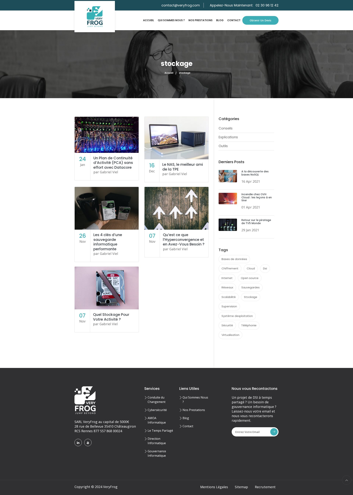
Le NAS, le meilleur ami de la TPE (182, 167)
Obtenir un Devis (260, 20)
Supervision (229, 306)
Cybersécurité (157, 410)
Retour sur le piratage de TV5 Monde (256, 221)
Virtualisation (230, 335)
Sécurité (227, 325)
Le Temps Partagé (160, 431)
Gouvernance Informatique (157, 453)
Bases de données (234, 259)
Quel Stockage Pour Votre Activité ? (111, 317)
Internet (227, 278)
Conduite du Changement (156, 399)
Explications (228, 137)
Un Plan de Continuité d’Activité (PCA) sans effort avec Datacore (113, 162)
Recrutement (265, 487)
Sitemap (241, 487)
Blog (220, 20)
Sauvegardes (250, 287)
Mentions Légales (214, 487)
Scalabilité (229, 297)
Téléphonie (248, 325)
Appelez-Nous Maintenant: (244, 5)
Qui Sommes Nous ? (171, 20)
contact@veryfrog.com (180, 5)
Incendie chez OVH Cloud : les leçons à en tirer (256, 197)
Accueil (148, 20)
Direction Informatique (157, 441)
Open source (249, 278)
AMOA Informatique (157, 420)
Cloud (251, 268)
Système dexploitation (237, 316)
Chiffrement (230, 268)
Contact (233, 20)
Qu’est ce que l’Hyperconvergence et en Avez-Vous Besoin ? (183, 239)
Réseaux (227, 287)
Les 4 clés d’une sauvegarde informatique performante (107, 242)
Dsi (265, 268)
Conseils (226, 128)
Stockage (250, 297)
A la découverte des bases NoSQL (255, 173)
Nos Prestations (200, 20)
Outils (223, 146)
